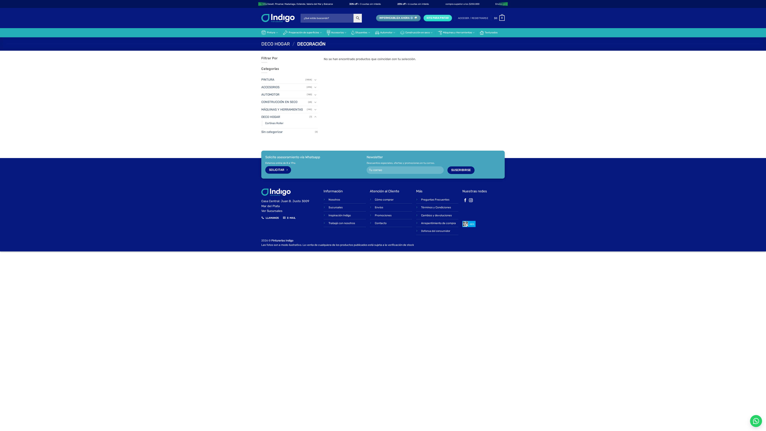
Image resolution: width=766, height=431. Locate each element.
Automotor (386, 32)
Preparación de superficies (304, 32)
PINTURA (267, 79)
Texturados (491, 32)
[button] (473, 18)
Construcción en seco (417, 32)
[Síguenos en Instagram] (471, 201)
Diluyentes (361, 32)
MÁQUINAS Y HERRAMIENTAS (282, 109)
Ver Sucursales (271, 211)
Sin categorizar (272, 132)
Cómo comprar (384, 199)
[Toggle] (315, 79)
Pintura (271, 32)
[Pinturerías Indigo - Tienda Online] (278, 18)
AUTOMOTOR (270, 94)
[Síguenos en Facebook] (465, 201)
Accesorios (337, 32)
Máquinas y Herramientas (457, 32)
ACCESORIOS (270, 87)
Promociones (383, 215)
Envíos (379, 207)
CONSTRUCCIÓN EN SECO (279, 102)
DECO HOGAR (275, 44)
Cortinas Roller (274, 123)
